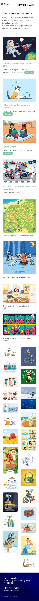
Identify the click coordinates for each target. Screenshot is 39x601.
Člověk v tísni (9, 147)
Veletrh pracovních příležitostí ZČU (18, 64)
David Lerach (26, 5)
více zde (29, 72)
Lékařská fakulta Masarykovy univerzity (17, 106)
